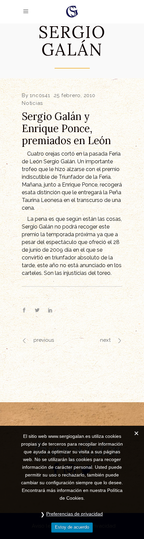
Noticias (32, 103)
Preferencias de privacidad (74, 513)
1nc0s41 (40, 95)
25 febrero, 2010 (74, 95)
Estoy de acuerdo (72, 527)
